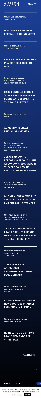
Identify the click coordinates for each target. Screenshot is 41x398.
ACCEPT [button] (27, 395)
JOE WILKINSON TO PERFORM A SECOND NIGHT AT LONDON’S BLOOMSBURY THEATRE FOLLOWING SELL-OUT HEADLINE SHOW (20, 164)
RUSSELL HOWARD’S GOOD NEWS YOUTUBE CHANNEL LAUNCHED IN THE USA (19, 304)
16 (19, 383)
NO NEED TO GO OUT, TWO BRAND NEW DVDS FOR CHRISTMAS (19, 336)
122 (30, 383)
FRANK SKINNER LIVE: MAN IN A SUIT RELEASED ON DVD (20, 63)
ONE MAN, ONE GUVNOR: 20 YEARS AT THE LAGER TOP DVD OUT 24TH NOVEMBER (20, 199)
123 (35, 383)
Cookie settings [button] (17, 395)
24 (22, 383)
